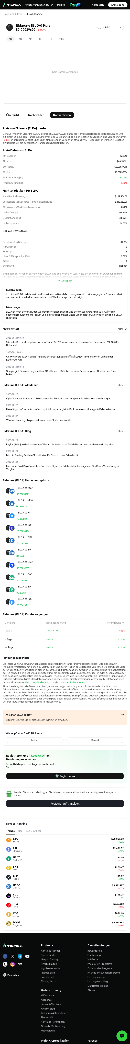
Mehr (120, 328)
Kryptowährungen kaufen (39, 4)
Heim (11, 13)
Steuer (91, 990)
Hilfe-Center (48, 995)
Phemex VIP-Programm (100, 963)
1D (10, 38)
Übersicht (12, 115)
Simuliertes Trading (98, 985)
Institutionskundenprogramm (104, 972)
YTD (61, 38)
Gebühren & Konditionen (54, 1012)
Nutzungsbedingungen (39, 681)
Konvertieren (62, 115)
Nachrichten (36, 115)
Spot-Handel (48, 954)
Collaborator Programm (100, 968)
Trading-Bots (48, 981)
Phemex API (47, 1017)
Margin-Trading (49, 959)
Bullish (34, 740)
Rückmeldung (48, 1030)
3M (40, 38)
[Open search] (99, 27)
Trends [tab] (10, 830)
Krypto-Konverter (51, 968)
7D (20, 38)
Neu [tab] (20, 830)
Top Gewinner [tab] (33, 830)
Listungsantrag (96, 976)
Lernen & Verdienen (51, 1004)
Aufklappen (66, 280)
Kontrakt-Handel (50, 950)
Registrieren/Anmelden (65, 803)
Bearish (95, 740)
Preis (20, 13)
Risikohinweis (77, 681)
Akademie (46, 999)
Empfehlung (94, 954)
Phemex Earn (48, 972)
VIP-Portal (93, 959)
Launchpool (47, 976)
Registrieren (67, 776)
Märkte (61, 4)
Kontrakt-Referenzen (53, 1021)
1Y (50, 38)
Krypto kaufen (49, 963)
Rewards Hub (95, 950)
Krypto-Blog (48, 1008)
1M (30, 38)
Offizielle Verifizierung (53, 1026)
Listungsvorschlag (98, 981)
